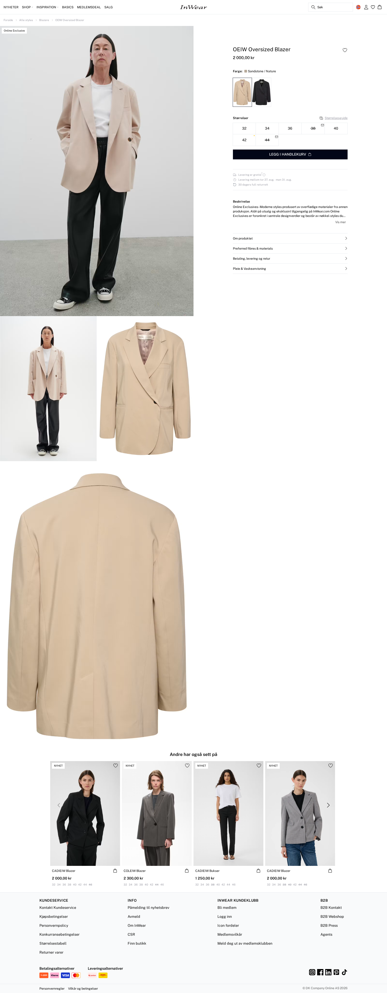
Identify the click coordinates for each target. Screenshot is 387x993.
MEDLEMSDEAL (89, 7)
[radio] (244, 128)
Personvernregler (51, 988)
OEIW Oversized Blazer (69, 20)
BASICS (67, 7)
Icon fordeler (228, 925)
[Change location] (358, 7)
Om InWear (137, 925)
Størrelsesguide (336, 118)
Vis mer (340, 222)
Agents (326, 934)
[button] (290, 238)
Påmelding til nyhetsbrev (148, 907)
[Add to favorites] (344, 50)
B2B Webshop (332, 916)
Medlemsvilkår (229, 934)
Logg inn (224, 916)
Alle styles (26, 20)
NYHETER (11, 7)
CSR (131, 934)
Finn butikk (137, 943)
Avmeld (134, 916)
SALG (108, 7)
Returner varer (51, 952)
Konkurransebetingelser (59, 934)
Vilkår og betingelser (83, 988)
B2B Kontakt (331, 907)
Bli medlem (226, 907)
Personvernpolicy (53, 925)
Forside (8, 20)
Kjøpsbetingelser (53, 916)
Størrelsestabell (53, 943)
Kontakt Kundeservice (57, 907)
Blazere (44, 20)
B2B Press (329, 925)
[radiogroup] (290, 134)
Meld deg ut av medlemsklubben (244, 943)
